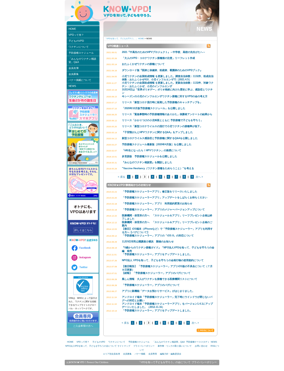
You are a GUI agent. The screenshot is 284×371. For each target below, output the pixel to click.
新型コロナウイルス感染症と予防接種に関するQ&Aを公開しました (160, 138)
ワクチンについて (79, 46)
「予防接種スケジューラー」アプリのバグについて (151, 285)
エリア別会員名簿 (111, 354)
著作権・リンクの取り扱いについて (175, 346)
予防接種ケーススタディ (197, 342)
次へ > (199, 176)
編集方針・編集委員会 (170, 354)
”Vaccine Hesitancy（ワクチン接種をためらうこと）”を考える (158, 168)
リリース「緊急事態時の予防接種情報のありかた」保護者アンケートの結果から (167, 114)
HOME (72, 28)
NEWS (72, 86)
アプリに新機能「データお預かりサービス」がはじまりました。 (158, 290)
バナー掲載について (80, 80)
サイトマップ (123, 346)
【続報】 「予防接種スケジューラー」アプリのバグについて (156, 273)
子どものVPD (76, 40)
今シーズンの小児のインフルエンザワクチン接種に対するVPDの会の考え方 (164, 96)
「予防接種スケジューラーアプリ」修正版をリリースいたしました (159, 191)
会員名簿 (74, 68)
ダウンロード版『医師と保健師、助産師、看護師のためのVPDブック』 (162, 70)
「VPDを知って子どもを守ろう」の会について (164, 362)
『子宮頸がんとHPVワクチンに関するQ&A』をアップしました (157, 132)
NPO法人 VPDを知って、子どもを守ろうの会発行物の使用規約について (163, 260)
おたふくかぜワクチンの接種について (143, 64)
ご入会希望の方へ (83, 325)
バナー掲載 (140, 354)
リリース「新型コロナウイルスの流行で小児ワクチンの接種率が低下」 (162, 126)
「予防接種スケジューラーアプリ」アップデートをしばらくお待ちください (164, 197)
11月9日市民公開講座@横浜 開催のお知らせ (148, 241)
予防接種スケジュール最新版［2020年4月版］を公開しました (156, 144)
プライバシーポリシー (144, 346)
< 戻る (121, 176)
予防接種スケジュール (81, 52)
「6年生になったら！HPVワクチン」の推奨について (151, 150)
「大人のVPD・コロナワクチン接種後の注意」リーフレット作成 (158, 58)
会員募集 (74, 74)
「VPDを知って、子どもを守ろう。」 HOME (124, 38)
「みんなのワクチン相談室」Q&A (82, 60)
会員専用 (152, 354)
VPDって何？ (76, 34)
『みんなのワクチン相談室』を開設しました (147, 162)
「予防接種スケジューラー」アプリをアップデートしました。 (157, 254)
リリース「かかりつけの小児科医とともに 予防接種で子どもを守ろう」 (162, 120)
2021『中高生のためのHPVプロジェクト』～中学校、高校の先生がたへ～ (163, 52)
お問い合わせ (201, 346)
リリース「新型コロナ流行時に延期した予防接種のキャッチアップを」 (162, 102)
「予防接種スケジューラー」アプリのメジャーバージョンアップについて (163, 209)
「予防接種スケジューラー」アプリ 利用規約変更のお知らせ (157, 203)
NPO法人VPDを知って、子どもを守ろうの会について (91, 346)
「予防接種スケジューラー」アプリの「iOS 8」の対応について (158, 235)
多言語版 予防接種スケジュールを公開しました (149, 156)
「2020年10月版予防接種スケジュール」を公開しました (153, 108)
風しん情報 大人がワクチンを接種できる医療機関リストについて (159, 279)
